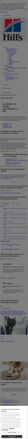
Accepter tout (12, 436)
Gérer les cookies (12, 432)
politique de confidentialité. (8, 429)
